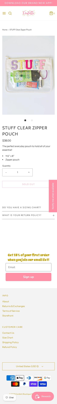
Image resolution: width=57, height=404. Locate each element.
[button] (28, 75)
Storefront (7, 315)
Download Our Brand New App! (28, 3)
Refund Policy (9, 347)
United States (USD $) (27, 366)
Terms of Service (11, 310)
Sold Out (28, 184)
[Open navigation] (4, 13)
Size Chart (7, 337)
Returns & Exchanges (13, 306)
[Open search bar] (11, 13)
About (5, 301)
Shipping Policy (10, 342)
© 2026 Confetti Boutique (20, 394)
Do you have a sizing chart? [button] (21, 207)
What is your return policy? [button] (21, 215)
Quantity (6, 166)
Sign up (28, 277)
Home (4, 30)
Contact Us (8, 332)
